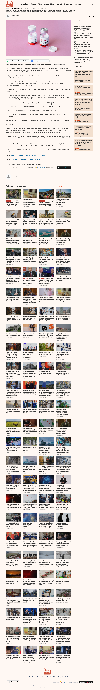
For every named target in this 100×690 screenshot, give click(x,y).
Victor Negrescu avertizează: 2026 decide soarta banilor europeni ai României (29, 658)
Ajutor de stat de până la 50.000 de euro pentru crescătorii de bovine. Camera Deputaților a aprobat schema (46, 222)
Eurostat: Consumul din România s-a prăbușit (63, 580)
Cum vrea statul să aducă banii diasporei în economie (13, 335)
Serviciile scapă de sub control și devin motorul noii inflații (63, 278)
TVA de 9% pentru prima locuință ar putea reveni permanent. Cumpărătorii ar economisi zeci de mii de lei (63, 222)
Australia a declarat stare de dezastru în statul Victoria (12, 581)
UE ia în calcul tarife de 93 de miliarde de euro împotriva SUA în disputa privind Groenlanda (30, 544)
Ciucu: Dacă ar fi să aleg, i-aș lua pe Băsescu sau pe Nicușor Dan (63, 240)
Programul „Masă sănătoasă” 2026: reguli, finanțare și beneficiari (46, 657)
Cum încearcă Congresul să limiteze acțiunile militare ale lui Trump (13, 601)
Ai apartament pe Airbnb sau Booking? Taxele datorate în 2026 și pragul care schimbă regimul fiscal (13, 222)
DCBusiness (8, 8)
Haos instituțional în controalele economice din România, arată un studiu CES (63, 355)
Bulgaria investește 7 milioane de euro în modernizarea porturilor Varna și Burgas (45, 241)
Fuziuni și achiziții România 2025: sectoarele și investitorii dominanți (46, 506)
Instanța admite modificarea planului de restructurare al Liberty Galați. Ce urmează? (46, 393)
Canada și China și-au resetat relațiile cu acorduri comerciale (12, 543)
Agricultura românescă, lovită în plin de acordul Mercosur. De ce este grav (46, 582)
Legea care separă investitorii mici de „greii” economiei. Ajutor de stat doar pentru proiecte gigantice (11, 355)
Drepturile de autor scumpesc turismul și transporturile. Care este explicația (62, 336)
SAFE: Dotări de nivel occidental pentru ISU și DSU (13, 411)
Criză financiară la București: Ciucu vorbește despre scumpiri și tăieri (61, 431)
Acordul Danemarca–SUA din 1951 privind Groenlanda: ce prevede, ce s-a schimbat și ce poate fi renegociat (46, 449)
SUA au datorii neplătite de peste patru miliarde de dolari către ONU (63, 318)
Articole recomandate (16, 8)
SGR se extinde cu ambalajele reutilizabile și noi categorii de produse (46, 260)
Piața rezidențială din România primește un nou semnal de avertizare (62, 201)
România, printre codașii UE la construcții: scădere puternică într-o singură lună (30, 506)
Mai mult (78, 4)
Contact (60, 685)
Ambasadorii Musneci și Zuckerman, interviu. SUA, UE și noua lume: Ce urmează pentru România (46, 281)
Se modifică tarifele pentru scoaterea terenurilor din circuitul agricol (13, 431)
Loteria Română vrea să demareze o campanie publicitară (46, 430)
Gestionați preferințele (52, 685)
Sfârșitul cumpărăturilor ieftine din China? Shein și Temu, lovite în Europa (46, 335)
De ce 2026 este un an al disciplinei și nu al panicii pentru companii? (46, 318)
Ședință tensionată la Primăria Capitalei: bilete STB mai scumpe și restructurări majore (13, 393)
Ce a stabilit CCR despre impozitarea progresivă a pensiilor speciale (63, 299)
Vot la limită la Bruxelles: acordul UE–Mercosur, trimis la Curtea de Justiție (46, 468)
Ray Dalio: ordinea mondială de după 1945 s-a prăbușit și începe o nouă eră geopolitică (63, 260)
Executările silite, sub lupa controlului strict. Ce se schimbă (12, 299)
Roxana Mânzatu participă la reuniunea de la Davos (62, 524)
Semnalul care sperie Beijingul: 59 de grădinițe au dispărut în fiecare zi (30, 241)
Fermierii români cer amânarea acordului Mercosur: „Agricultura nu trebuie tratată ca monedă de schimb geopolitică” (63, 506)
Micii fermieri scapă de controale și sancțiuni (46, 353)
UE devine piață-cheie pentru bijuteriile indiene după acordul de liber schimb (13, 374)
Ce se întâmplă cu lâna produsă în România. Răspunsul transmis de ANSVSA (46, 203)
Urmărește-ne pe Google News (41, 61)
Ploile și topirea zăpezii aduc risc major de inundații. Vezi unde (63, 600)
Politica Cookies (42, 685)
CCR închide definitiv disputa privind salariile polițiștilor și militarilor (30, 638)
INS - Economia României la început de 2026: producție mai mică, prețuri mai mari (63, 393)
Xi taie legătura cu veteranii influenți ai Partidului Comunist (45, 373)
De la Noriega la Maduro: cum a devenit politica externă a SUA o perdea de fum (13, 639)
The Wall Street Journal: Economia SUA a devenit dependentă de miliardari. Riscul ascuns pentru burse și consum (13, 279)
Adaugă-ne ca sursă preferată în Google (19, 61)
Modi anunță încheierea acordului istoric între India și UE (30, 411)
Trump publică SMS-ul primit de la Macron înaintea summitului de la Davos (13, 506)
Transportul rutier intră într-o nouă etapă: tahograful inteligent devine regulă (46, 639)
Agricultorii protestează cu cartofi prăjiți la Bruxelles (30, 600)
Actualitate (24, 4)
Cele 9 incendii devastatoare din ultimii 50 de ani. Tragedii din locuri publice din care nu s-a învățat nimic (63, 639)
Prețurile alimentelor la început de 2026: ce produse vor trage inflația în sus (63, 620)
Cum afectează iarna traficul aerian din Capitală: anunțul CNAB (46, 562)
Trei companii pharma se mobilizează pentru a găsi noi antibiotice (28, 155)
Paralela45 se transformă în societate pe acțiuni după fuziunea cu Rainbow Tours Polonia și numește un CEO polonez (63, 487)
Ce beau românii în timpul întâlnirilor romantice (28, 335)
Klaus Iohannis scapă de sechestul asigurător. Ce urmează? (30, 448)
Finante (33, 4)
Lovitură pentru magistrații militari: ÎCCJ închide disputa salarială (30, 430)
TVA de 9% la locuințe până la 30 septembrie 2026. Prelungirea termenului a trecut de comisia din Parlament (12, 241)
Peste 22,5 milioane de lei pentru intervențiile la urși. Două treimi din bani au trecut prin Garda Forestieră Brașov (13, 203)
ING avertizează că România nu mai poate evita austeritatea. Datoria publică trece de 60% (30, 374)
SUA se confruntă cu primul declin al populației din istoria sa (13, 318)
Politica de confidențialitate (30, 685)
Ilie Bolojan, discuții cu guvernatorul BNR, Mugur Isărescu (12, 486)
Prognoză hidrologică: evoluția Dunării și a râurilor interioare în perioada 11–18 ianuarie (13, 563)
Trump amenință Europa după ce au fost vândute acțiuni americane (13, 448)
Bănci (52, 4)
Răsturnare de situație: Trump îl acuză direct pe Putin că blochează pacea (63, 658)
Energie (46, 4)
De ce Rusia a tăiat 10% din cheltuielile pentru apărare (12, 524)
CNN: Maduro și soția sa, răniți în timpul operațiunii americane (13, 619)
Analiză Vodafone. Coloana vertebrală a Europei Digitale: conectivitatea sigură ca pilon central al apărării (46, 487)
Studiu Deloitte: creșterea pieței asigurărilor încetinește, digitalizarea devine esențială (63, 449)
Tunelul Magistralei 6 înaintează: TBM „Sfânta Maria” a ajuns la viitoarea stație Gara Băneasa (13, 468)
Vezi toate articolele (64, 186)
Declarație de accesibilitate (69, 685)
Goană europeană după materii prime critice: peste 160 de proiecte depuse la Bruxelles (46, 525)
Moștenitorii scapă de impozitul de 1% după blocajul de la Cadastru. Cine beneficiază (30, 222)
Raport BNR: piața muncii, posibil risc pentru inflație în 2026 (29, 259)
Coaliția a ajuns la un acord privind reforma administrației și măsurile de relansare (29, 300)
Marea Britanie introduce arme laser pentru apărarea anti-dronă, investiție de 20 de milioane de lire (29, 582)
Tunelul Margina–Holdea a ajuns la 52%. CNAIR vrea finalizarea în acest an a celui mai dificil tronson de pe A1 (63, 468)
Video (40, 4)
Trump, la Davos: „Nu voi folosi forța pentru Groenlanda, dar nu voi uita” (30, 468)
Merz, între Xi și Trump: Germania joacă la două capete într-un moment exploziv (13, 260)
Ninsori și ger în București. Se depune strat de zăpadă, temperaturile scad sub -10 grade (63, 563)
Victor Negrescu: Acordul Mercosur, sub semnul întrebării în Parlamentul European (29, 487)
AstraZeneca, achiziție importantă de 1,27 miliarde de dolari (27, 159)
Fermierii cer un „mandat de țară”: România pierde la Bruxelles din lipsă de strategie (62, 412)
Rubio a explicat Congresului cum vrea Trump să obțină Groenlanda (29, 620)
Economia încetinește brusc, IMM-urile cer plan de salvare (29, 318)
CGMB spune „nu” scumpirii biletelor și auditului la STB (62, 373)
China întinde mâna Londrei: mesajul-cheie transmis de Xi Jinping (29, 392)
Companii (59, 4)
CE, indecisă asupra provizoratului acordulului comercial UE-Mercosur (29, 355)
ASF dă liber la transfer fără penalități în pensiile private (46, 299)
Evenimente (68, 4)
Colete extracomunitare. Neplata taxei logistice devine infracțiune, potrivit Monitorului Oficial (46, 601)
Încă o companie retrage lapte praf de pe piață (46, 411)
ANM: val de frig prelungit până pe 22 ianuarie (29, 524)
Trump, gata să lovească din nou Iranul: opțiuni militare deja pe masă (63, 543)
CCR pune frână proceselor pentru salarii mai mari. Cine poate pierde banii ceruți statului (29, 201)
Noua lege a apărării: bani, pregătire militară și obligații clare (29, 562)
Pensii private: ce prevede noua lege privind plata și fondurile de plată (46, 620)
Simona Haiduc (15, 15)
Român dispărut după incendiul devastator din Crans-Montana (13, 657)
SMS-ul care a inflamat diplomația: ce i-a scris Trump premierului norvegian (46, 544)
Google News (42, 167)
